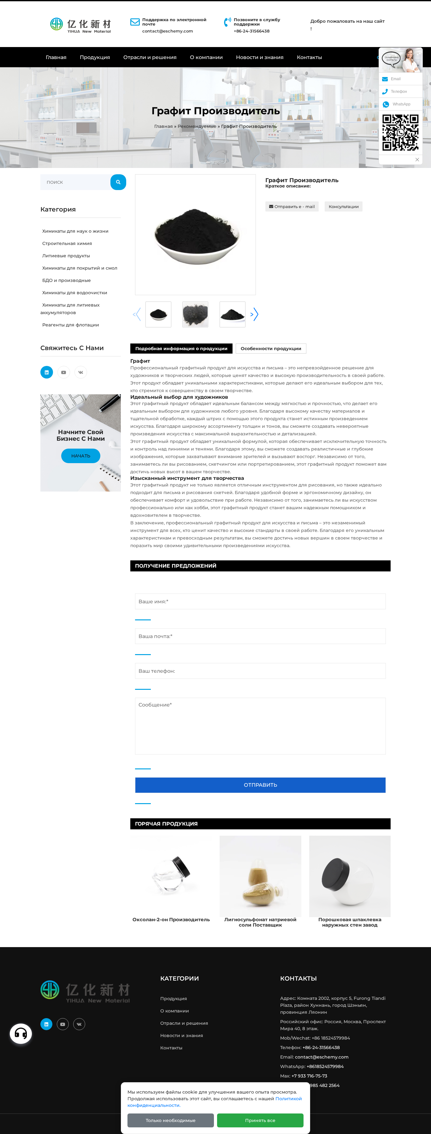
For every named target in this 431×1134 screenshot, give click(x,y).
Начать (80, 456)
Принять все (260, 1120)
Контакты (309, 57)
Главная (56, 57)
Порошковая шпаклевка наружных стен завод (349, 922)
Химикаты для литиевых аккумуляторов (70, 308)
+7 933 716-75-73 (309, 1076)
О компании (206, 57)
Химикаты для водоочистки (74, 292)
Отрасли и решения (150, 57)
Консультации (344, 206)
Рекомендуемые (197, 126)
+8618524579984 (325, 1066)
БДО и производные (66, 280)
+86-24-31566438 (321, 1047)
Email (396, 79)
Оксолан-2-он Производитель (171, 919)
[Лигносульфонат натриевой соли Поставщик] (260, 876)
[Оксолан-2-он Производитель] (171, 876)
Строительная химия (67, 243)
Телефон (399, 91)
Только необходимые (171, 1120)
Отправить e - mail (294, 206)
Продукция (95, 57)
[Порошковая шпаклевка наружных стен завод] (350, 876)
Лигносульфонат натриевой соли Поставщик (260, 922)
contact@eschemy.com (167, 30)
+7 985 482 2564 (321, 1085)
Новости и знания (260, 57)
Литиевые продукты (66, 256)
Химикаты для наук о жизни (75, 231)
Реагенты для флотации (70, 325)
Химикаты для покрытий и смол (79, 268)
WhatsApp (401, 104)
